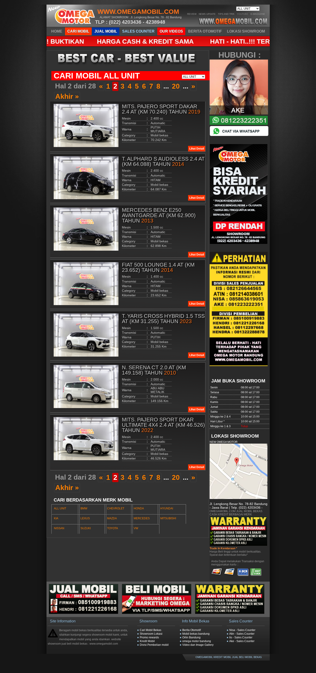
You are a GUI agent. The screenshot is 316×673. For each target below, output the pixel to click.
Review (191, 14)
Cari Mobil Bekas (150, 630)
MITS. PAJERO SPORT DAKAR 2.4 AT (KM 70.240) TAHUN (161, 109)
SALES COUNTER (138, 31)
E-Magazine (258, 14)
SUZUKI (86, 528)
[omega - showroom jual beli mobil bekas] (71, 25)
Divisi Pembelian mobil (154, 644)
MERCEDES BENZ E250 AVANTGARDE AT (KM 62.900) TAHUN (159, 215)
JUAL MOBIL (105, 31)
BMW (84, 508)
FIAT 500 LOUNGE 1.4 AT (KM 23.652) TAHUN (158, 267)
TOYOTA (112, 528)
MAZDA (112, 518)
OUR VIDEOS (171, 31)
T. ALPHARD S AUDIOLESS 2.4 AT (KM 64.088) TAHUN (163, 161)
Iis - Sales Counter (240, 637)
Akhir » (67, 96)
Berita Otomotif (191, 630)
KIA (56, 518)
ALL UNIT (60, 508)
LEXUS (85, 518)
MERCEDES (142, 518)
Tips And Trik (226, 14)
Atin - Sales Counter (241, 633)
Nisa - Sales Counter (242, 630)
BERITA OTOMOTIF (205, 31)
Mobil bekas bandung (196, 633)
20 (176, 86)
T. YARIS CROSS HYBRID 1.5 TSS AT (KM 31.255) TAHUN (163, 318)
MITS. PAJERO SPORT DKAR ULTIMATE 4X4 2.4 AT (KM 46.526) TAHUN (163, 425)
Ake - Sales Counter (241, 641)
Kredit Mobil (147, 641)
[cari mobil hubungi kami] (158, 613)
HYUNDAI (166, 508)
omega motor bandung (196, 641)
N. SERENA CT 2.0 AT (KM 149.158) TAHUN (154, 370)
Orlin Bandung (191, 637)
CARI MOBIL (78, 31)
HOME (56, 31)
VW (136, 528)
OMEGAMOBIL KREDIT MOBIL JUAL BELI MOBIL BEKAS (228, 657)
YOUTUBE (242, 14)
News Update (207, 14)
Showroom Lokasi (151, 633)
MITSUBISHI (168, 518)
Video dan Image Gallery (198, 644)
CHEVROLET (115, 508)
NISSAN (59, 528)
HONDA (139, 508)
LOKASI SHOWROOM (246, 31)
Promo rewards (149, 637)
